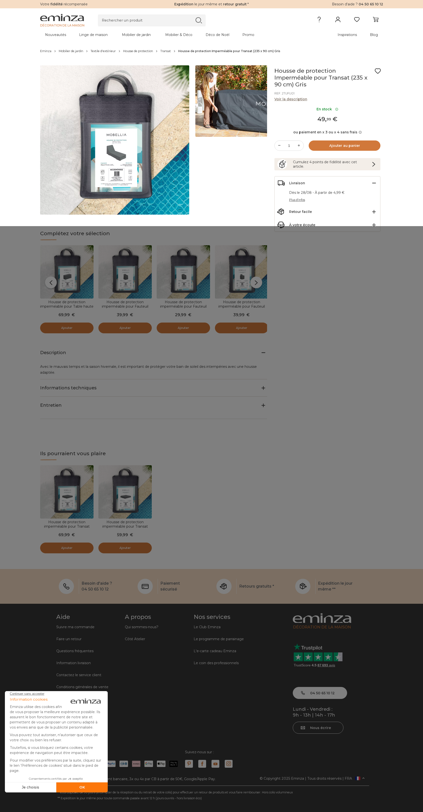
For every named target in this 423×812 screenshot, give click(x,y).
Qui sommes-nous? (141, 627)
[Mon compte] (338, 20)
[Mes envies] (356, 20)
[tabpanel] (169, 35)
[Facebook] (202, 764)
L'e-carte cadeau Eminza (215, 651)
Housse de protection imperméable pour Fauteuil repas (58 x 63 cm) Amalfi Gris (183, 306)
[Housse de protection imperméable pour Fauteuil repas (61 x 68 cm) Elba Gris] (241, 272)
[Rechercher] (198, 20)
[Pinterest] (189, 764)
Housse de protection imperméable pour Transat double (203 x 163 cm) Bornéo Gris (125, 528)
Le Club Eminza (207, 627)
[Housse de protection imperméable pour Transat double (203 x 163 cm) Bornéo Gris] (125, 492)
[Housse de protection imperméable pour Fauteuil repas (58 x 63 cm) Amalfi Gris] (183, 272)
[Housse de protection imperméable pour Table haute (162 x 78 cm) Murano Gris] (67, 272)
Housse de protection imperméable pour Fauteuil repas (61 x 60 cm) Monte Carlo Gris (125, 308)
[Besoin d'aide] (319, 20)
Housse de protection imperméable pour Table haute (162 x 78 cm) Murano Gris (67, 306)
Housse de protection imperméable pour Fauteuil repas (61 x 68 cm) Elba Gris (241, 306)
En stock (325, 109)
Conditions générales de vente (82, 687)
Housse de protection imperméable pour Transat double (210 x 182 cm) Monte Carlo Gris (67, 528)
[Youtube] (215, 764)
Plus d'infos (297, 200)
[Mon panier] (375, 20)
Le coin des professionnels (216, 663)
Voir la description (290, 99)
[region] (211, 51)
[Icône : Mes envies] (377, 71)
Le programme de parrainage (219, 639)
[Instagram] (229, 764)
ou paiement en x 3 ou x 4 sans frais (325, 132)
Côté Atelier (135, 639)
